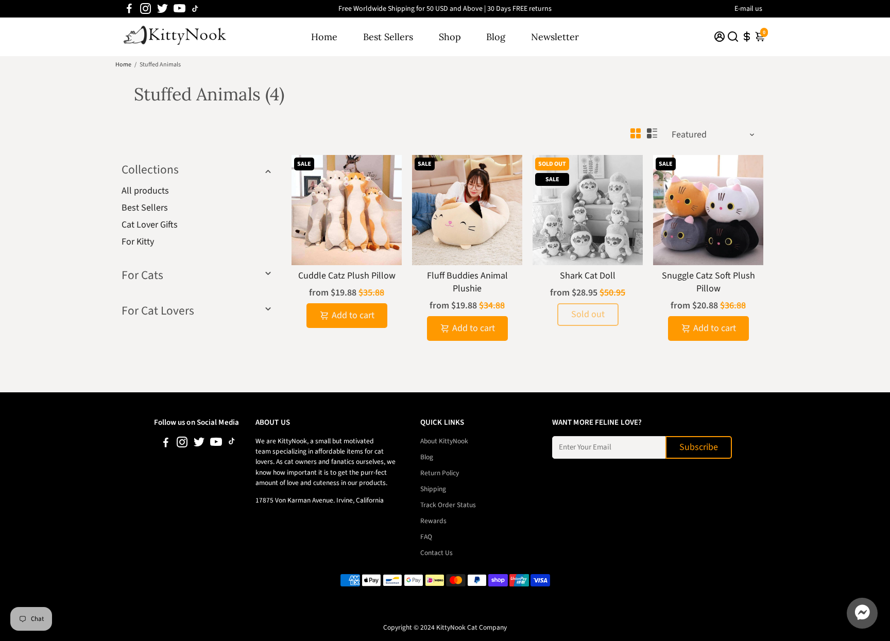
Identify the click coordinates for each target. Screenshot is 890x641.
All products (145, 190)
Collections (150, 169)
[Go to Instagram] (145, 9)
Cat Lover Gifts (150, 224)
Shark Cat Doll (587, 275)
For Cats (142, 275)
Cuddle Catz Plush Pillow (347, 275)
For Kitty (138, 241)
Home (324, 37)
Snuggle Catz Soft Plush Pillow (708, 282)
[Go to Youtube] (179, 9)
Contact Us (436, 553)
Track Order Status (448, 505)
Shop (450, 37)
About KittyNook (444, 441)
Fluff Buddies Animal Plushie (467, 282)
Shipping (433, 489)
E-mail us (748, 9)
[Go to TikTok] (195, 9)
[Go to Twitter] (162, 9)
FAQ (426, 537)
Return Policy (439, 473)
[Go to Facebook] (129, 9)
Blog (495, 37)
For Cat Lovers (158, 310)
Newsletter (555, 37)
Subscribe (698, 447)
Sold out (588, 314)
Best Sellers (388, 37)
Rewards (433, 521)
